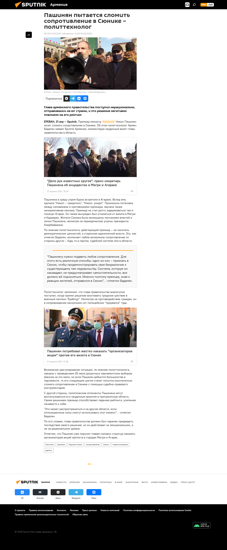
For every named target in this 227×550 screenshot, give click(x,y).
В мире (118, 482)
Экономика (90, 482)
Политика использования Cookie (175, 510)
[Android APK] (201, 525)
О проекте (20, 510)
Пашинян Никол (75, 444)
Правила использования (41, 510)
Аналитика (132, 482)
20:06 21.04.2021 (52, 33)
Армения (61, 444)
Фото (145, 482)
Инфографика (159, 482)
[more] (132, 191)
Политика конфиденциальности (139, 510)
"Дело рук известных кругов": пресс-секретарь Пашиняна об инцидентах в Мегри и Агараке (83, 183)
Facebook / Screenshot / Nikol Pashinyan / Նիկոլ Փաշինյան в (79, 92)
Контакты (61, 510)
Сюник (106, 444)
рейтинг (48, 450)
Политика (49, 444)
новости (61, 482)
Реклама (74, 510)
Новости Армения (120, 444)
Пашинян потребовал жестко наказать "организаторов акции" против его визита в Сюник (89, 353)
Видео (174, 482)
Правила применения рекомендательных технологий (42, 514)
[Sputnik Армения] (31, 8)
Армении (108, 121)
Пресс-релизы (89, 510)
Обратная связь (80, 514)
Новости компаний (110, 510)
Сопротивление (92, 444)
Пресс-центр (188, 482)
